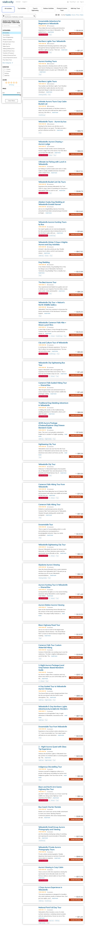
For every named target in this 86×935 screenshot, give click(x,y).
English (25, 2)
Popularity (68, 15)
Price (77, 15)
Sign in (82, 2)
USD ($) (18, 2)
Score (73, 15)
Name (81, 15)
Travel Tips (72, 2)
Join (78, 2)
